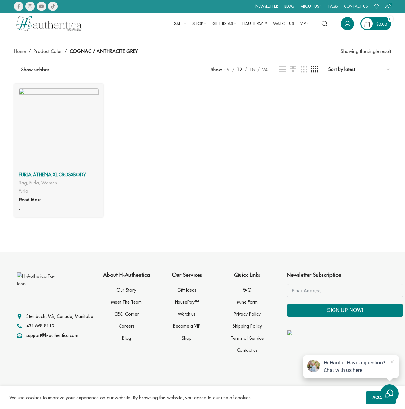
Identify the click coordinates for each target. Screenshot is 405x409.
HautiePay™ (187, 302)
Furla (34, 183)
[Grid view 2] (293, 69)
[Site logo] (49, 23)
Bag (23, 183)
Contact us (247, 350)
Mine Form (247, 302)
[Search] (324, 23)
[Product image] (59, 128)
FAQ (247, 290)
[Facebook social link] (18, 6)
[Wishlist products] (376, 6)
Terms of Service (247, 338)
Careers (126, 326)
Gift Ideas (186, 290)
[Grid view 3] (304, 69)
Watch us (187, 314)
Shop (187, 338)
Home (20, 51)
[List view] (282, 69)
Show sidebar (35, 69)
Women (49, 183)
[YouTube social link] (41, 6)
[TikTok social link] (53, 6)
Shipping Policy (247, 326)
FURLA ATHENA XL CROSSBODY (52, 174)
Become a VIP (187, 326)
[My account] (347, 23)
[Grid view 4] (314, 69)
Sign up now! (345, 310)
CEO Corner (126, 314)
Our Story (126, 290)
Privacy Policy (247, 314)
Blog (126, 338)
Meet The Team (126, 302)
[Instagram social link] (30, 6)
